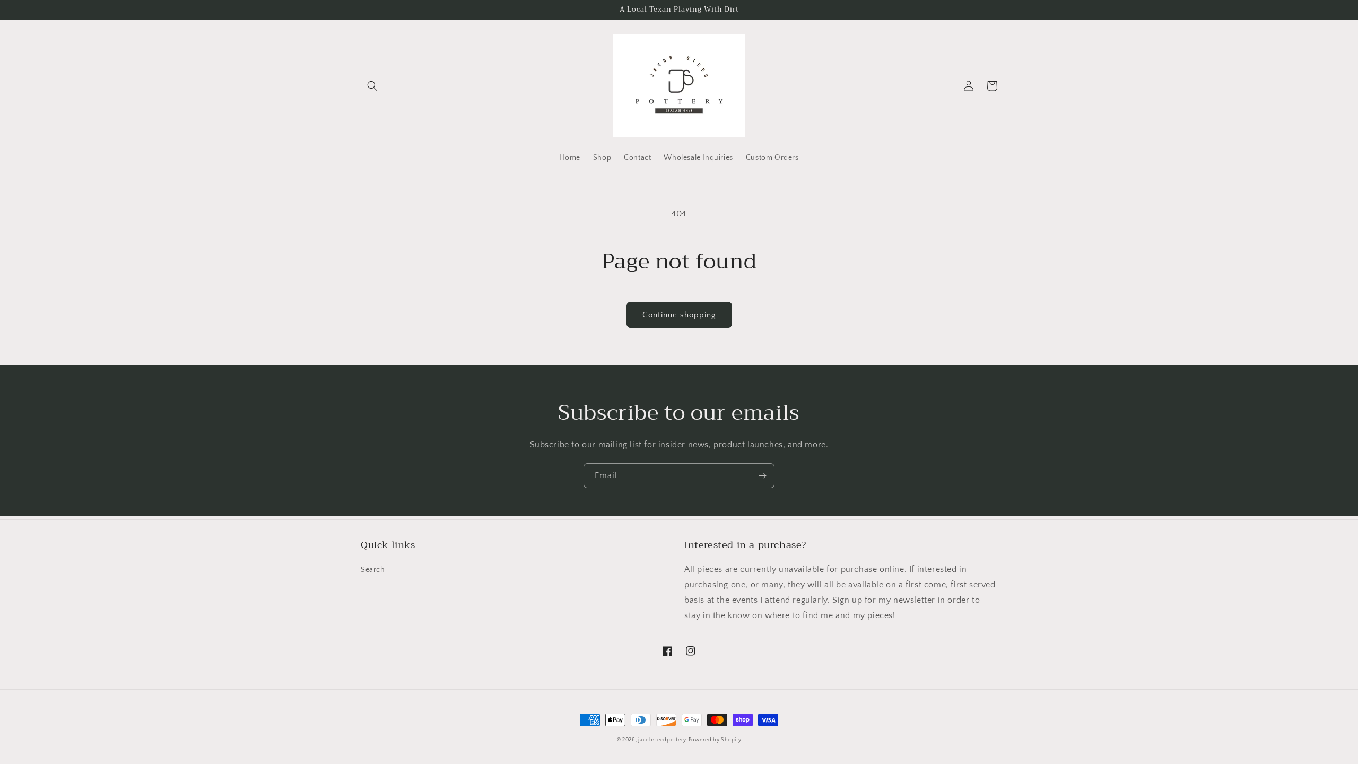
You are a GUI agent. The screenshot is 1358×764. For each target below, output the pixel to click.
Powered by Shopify (715, 740)
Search (373, 570)
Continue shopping (679, 314)
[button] (372, 86)
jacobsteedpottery (662, 740)
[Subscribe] (762, 475)
